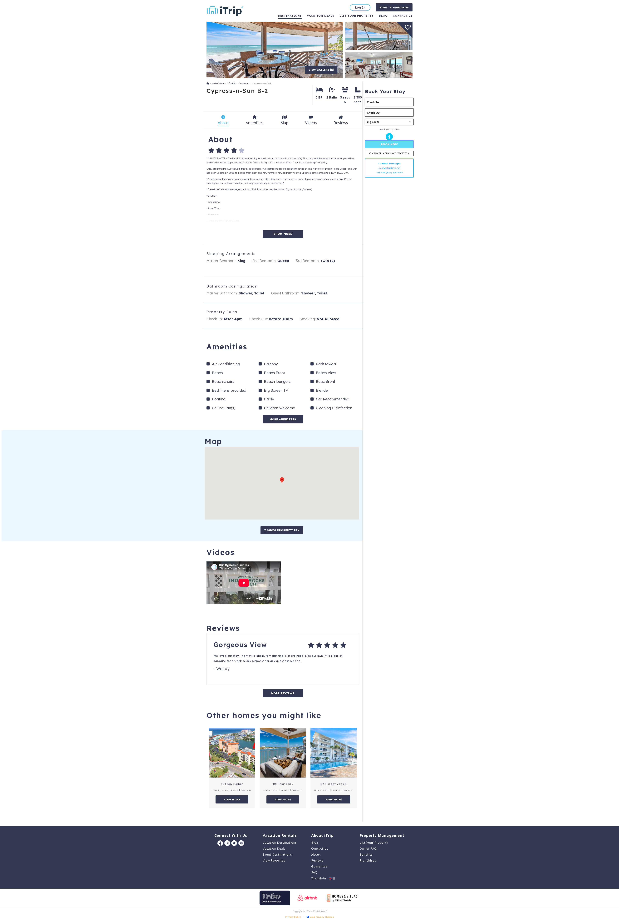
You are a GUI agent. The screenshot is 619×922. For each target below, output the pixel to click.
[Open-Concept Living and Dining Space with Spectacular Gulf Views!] (379, 64)
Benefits (366, 854)
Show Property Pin (283, 530)
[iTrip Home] (207, 83)
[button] (282, 480)
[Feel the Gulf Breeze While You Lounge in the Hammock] (379, 35)
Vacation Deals (320, 15)
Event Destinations (277, 854)
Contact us (403, 15)
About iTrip (322, 835)
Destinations (290, 15)
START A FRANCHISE (394, 7)
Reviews (317, 860)
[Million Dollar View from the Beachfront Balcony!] (274, 49)
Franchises (368, 860)
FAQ (314, 872)
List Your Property (356, 15)
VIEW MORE (232, 799)
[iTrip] (225, 10)
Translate (320, 878)
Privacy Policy (293, 916)
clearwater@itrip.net (389, 168)
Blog (383, 15)
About (316, 854)
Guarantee (319, 866)
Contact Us (319, 848)
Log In (360, 7)
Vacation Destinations (280, 842)
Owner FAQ (368, 848)
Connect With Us (230, 835)
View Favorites (274, 860)
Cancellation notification (390, 153)
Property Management (382, 835)
